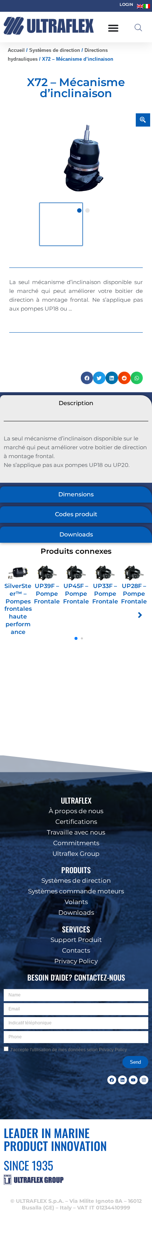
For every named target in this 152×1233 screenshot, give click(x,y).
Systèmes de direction (54, 50)
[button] (141, 1123)
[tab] (76, 403)
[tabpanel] (84, 157)
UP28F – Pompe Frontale (134, 593)
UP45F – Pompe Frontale (76, 593)
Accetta (76, 1185)
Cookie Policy (52, 1222)
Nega (76, 1205)
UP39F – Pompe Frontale (47, 593)
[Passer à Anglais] (140, 6)
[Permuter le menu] (113, 27)
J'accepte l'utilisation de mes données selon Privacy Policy (68, 1049)
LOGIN (126, 4)
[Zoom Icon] (143, 120)
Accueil (16, 50)
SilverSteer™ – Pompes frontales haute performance (18, 608)
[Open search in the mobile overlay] (138, 27)
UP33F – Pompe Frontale (105, 593)
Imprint (105, 1222)
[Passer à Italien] (147, 6)
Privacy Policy (81, 1222)
